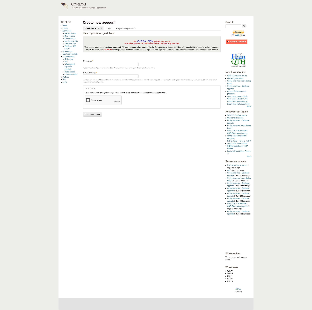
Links (65, 82)
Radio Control (70, 72)
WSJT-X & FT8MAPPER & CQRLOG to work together (237, 99)
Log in (109, 28)
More (249, 106)
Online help (69, 59)
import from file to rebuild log (238, 104)
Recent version (70, 33)
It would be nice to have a (237, 165)
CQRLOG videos (71, 74)
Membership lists (71, 41)
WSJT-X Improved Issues (237, 75)
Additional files (70, 43)
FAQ (66, 61)
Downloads (67, 31)
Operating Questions (235, 78)
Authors (66, 77)
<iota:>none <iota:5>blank (237, 96)
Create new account (94, 28)
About (65, 25)
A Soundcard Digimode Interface (70, 66)
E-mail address (90, 72)
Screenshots (67, 51)
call (228, 170)
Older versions (70, 38)
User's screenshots (70, 54)
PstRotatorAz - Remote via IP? (239, 141)
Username (88, 61)
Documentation (68, 56)
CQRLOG (78, 4)
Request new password (125, 28)
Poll (64, 79)
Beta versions (70, 36)
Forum (65, 28)
